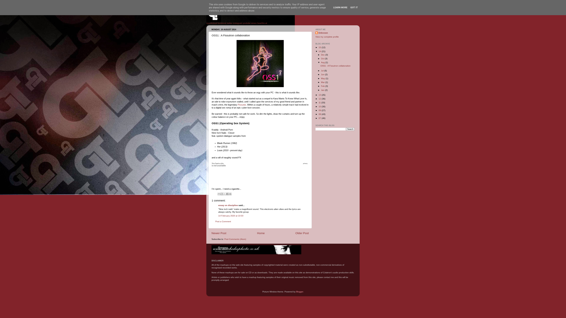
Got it (354, 7)
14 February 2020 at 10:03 (230, 216)
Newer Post (219, 233)
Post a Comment (223, 221)
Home (261, 233)
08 (320, 114)
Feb (323, 86)
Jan (323, 90)
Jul (322, 71)
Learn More (340, 7)
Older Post (302, 233)
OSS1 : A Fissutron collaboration (335, 66)
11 (320, 103)
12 (320, 99)
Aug (323, 62)
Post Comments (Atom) (235, 239)
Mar (323, 82)
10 (320, 107)
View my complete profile (327, 37)
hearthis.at (262, 23)
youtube (246, 23)
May (323, 78)
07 (320, 118)
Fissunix (242, 105)
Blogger (299, 292)
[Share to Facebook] (227, 193)
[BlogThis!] (221, 193)
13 (320, 95)
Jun (323, 74)
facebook (222, 23)
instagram (237, 23)
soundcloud (211, 23)
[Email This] (219, 193)
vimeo (254, 23)
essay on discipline (228, 205)
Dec (323, 55)
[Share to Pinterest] (230, 193)
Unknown (323, 33)
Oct (323, 59)
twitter (229, 23)
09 (320, 110)
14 (320, 51)
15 (320, 47)
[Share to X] (224, 193)
